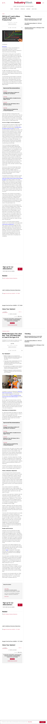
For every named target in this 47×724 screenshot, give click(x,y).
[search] (4, 3)
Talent (3, 13)
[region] (12, 314)
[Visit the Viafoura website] (20, 316)
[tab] (5, 312)
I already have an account (12, 324)
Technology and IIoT (5, 331)
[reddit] (13, 27)
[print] (21, 27)
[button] (3, 3)
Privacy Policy (30, 721)
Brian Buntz (4, 46)
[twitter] (12, 27)
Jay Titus (12, 343)
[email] (15, 27)
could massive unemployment (8, 224)
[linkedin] (10, 27)
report (7, 549)
